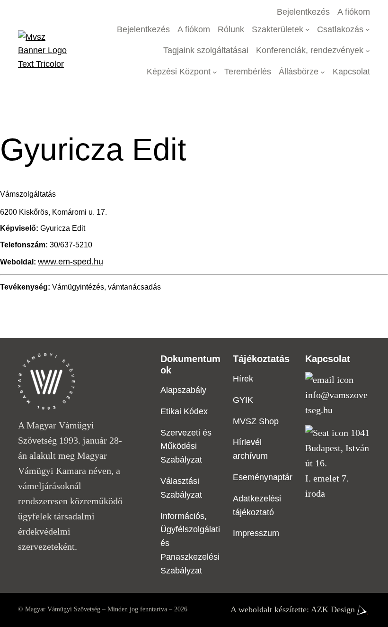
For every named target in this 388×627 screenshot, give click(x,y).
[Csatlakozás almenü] (367, 29)
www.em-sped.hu (70, 261)
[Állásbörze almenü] (322, 72)
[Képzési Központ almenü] (214, 72)
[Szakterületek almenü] (307, 29)
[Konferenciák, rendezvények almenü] (367, 50)
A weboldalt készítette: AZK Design (292, 609)
